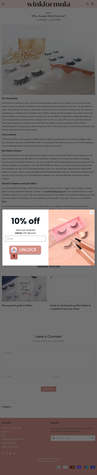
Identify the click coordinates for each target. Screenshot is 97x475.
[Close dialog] (92, 212)
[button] (25, 252)
